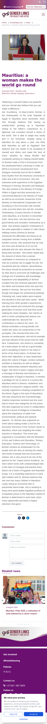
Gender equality (17, 93)
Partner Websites (35, 7)
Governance (29, 93)
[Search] (40, 1)
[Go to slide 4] (24, 624)
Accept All (34, 714)
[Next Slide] (44, 600)
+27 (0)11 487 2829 (15, 685)
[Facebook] (19, 517)
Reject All (13, 714)
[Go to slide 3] (22, 624)
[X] (23, 517)
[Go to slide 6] (28, 624)
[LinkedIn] (27, 517)
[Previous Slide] (2, 600)
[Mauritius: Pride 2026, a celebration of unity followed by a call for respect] (23, 590)
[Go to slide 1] (17, 624)
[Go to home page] (15, 14)
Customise (23, 719)
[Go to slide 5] (26, 624)
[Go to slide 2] (20, 624)
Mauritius (6, 93)
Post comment (16, 563)
